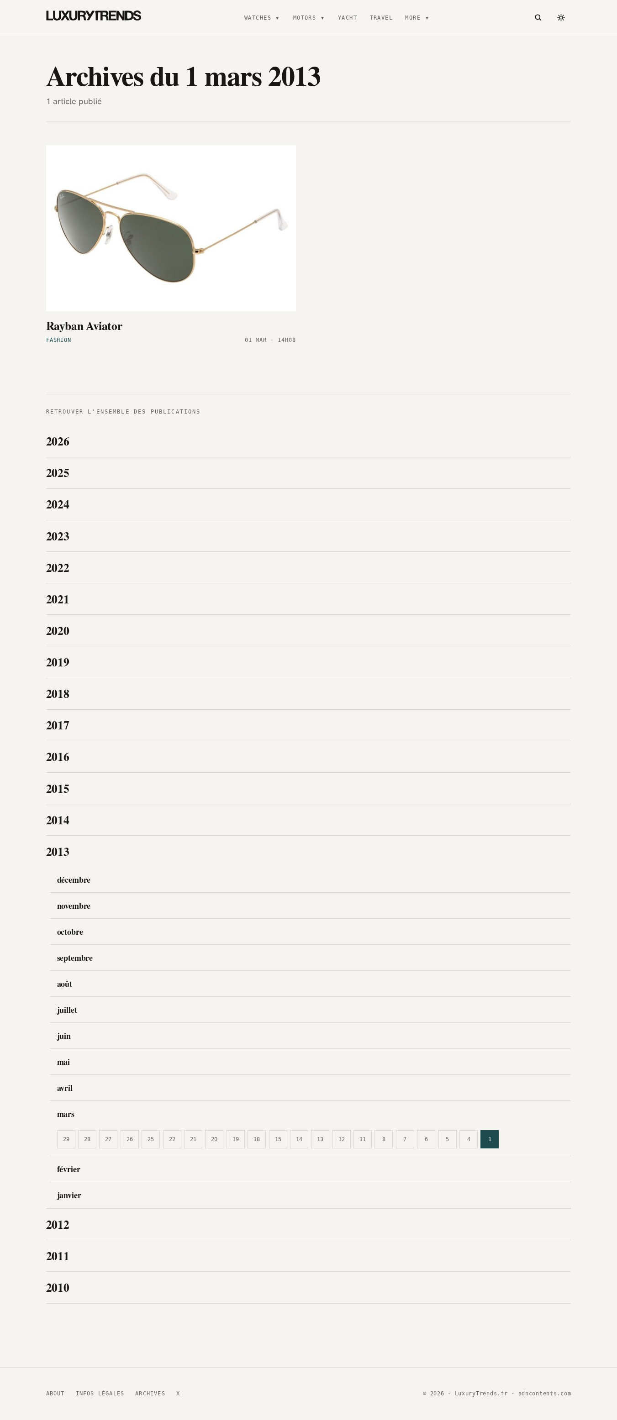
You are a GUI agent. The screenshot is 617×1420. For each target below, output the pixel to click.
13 (320, 1139)
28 (87, 1139)
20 (214, 1139)
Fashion (59, 340)
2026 (57, 441)
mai (63, 1062)
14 (299, 1139)
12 (341, 1139)
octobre (70, 932)
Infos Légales (100, 1393)
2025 (57, 472)
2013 (57, 851)
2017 (57, 725)
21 (193, 1139)
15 (278, 1139)
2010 (57, 1287)
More (413, 18)
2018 (57, 693)
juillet (67, 1010)
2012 (57, 1224)
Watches (257, 18)
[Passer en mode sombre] (561, 17)
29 (66, 1139)
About (55, 1393)
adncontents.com (544, 1393)
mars (65, 1114)
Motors (304, 18)
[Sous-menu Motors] (322, 17)
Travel (381, 18)
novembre (74, 906)
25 (151, 1139)
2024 (57, 504)
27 (108, 1139)
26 (130, 1139)
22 (172, 1139)
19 (235, 1139)
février (68, 1169)
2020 (57, 630)
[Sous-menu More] (427, 17)
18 (256, 1139)
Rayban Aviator (84, 325)
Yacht (347, 18)
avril (65, 1088)
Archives (150, 1393)
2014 (57, 819)
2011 (57, 1255)
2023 (57, 536)
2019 (57, 662)
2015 (57, 788)
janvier (69, 1195)
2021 (57, 599)
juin (64, 1036)
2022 (57, 567)
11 (362, 1139)
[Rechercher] (538, 17)
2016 (57, 756)
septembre (75, 958)
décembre (74, 880)
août (64, 984)
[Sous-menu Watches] (277, 17)
